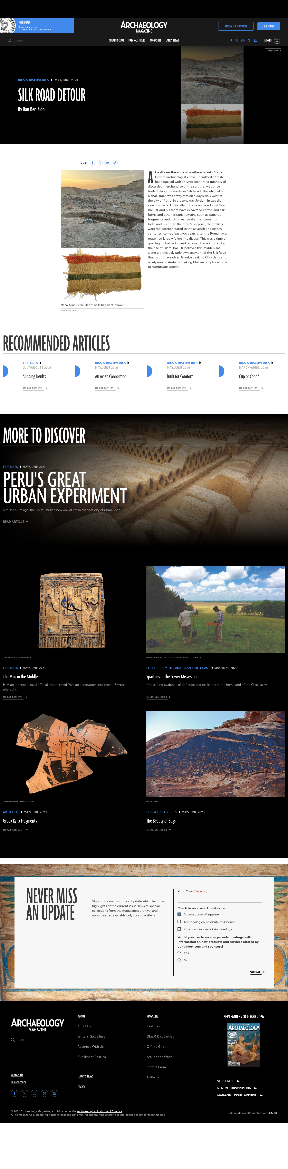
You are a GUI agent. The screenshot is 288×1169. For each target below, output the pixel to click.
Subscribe (269, 26)
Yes (186, 953)
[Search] (10, 40)
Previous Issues (137, 41)
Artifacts (153, 1077)
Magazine (201, 914)
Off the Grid (155, 1047)
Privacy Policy (18, 1082)
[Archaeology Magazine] (37, 1032)
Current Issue (116, 41)
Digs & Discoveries (33, 80)
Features (153, 1026)
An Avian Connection (111, 376)
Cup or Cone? (249, 376)
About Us (84, 1026)
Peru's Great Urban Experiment (65, 489)
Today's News (86, 1076)
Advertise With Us (91, 1047)
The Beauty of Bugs (161, 821)
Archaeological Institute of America (209, 922)
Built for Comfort (180, 376)
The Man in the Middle (20, 676)
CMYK (273, 1113)
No (186, 960)
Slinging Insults (34, 376)
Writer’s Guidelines (91, 1036)
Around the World (160, 1057)
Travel (81, 1087)
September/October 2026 (244, 1017)
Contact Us (17, 1075)
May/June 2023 (66, 80)
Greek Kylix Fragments (20, 821)
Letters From (156, 1067)
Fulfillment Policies (92, 1057)
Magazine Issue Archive (237, 1095)
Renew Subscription (236, 26)
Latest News (172, 41)
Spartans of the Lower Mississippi (171, 676)
